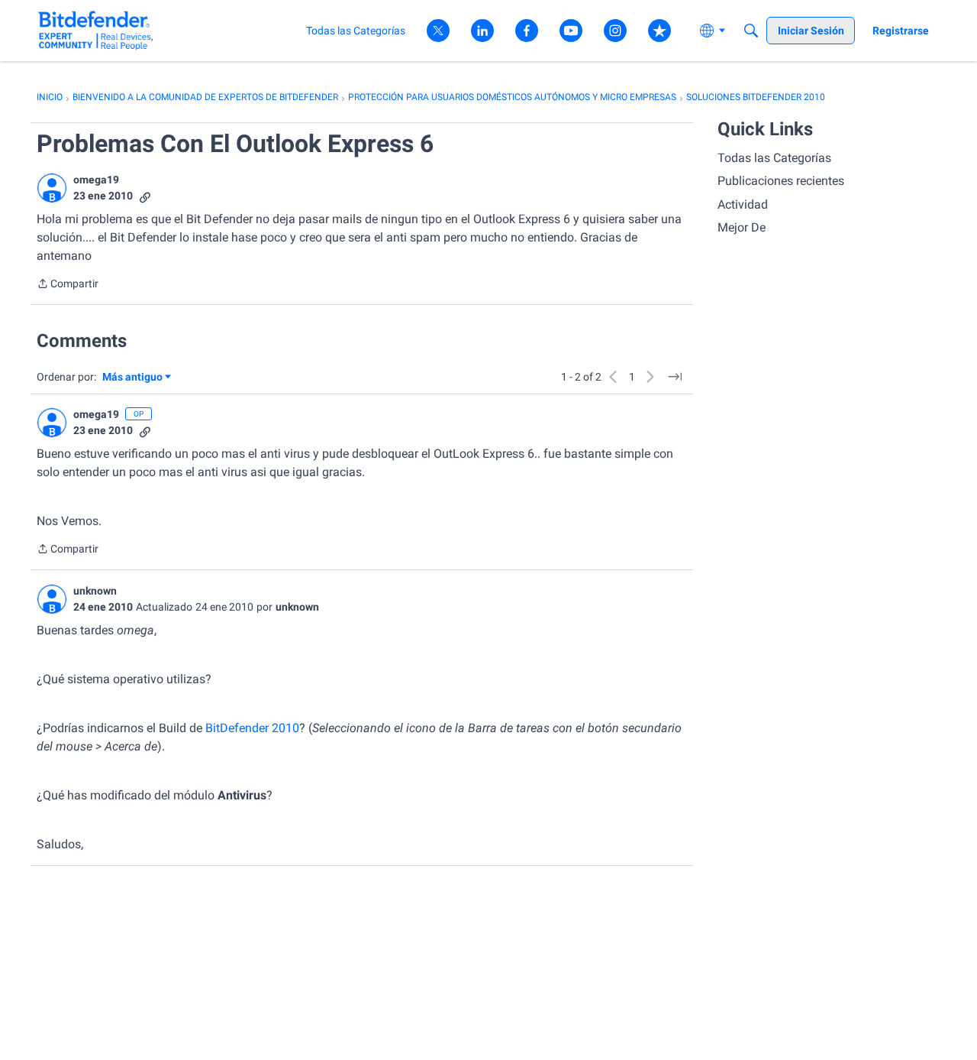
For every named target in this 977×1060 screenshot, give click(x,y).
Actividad (742, 204)
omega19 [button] (96, 179)
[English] (96, 30)
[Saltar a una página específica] (675, 377)
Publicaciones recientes (780, 180)
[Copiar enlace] (145, 196)
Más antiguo (132, 378)
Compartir (67, 285)
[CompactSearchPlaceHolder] (751, 30)
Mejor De (741, 227)
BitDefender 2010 (252, 728)
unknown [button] (95, 591)
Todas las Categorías (774, 158)
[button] (52, 188)
